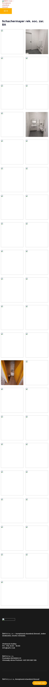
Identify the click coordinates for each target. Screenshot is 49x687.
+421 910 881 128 (29, 660)
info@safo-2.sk (8, 648)
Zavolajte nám (39, 683)
